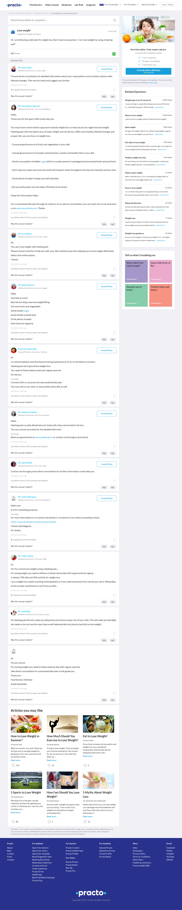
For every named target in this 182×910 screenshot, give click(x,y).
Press (9, 856)
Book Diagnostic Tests (42, 856)
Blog (9, 850)
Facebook (170, 848)
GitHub (169, 859)
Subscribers (138, 859)
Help (135, 848)
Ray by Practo (72, 862)
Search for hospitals (41, 853)
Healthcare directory (142, 862)
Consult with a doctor (23, 13)
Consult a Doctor (39, 865)
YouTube (170, 856)
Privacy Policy (139, 853)
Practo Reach (72, 865)
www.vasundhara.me (26, 208)
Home (11, 13)
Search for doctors (40, 848)
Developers (138, 850)
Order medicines (39, 868)
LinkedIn (170, 853)
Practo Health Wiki (141, 865)
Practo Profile (72, 853)
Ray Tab (69, 868)
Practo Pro (71, 871)
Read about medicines (42, 862)
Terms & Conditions (141, 856)
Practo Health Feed (74, 850)
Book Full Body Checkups (43, 877)
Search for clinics (39, 850)
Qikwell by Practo (107, 850)
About (10, 848)
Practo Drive (38, 871)
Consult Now (106, 69)
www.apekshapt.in (44, 437)
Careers (10, 853)
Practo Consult (72, 848)
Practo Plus (37, 880)
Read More (159, 107)
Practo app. (153, 82)
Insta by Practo (105, 848)
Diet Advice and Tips (41, 13)
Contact (10, 859)
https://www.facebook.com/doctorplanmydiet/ (33, 521)
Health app (37, 874)
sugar (43, 161)
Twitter (169, 850)
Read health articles (41, 859)
